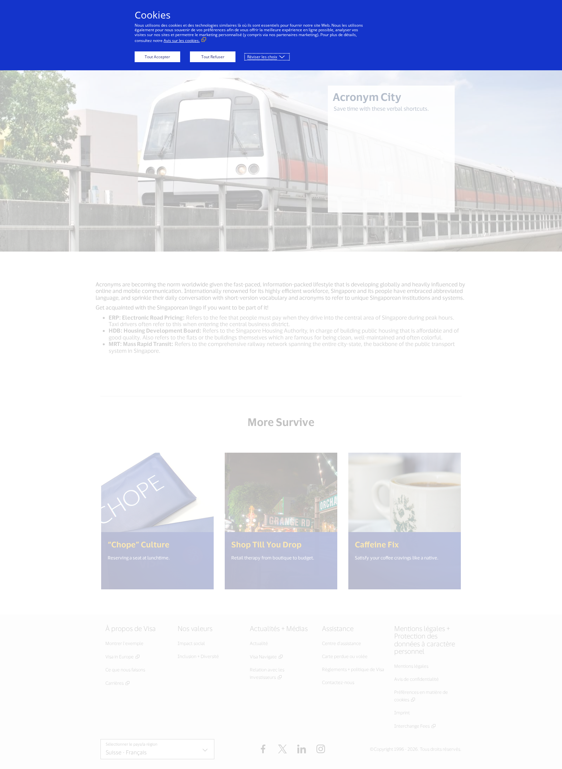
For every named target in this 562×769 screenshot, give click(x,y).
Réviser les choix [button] (262, 57)
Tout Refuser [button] (212, 57)
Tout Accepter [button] (157, 57)
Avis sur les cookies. (182, 40)
